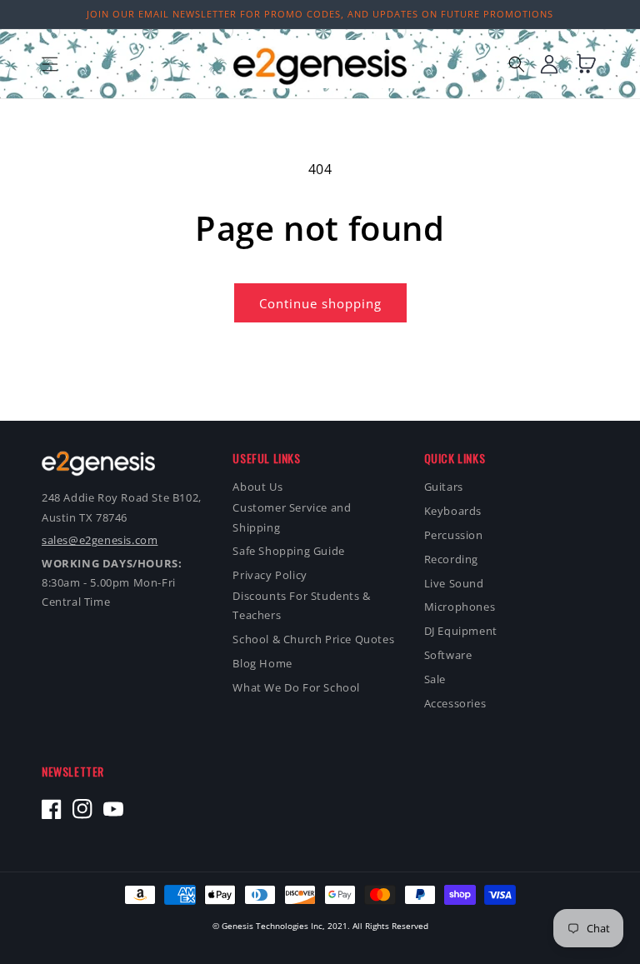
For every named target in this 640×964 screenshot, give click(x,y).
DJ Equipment (461, 630)
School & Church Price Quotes (313, 639)
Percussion (453, 534)
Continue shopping (320, 303)
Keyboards (453, 510)
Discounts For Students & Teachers (301, 605)
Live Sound (454, 583)
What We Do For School (296, 687)
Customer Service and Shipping (291, 517)
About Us (257, 486)
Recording (451, 559)
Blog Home (262, 663)
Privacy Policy (269, 574)
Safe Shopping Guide (288, 550)
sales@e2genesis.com (100, 539)
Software (448, 654)
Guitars (443, 486)
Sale (435, 679)
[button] (50, 64)
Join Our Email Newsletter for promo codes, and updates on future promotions (320, 13)
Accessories (455, 703)
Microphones (460, 606)
